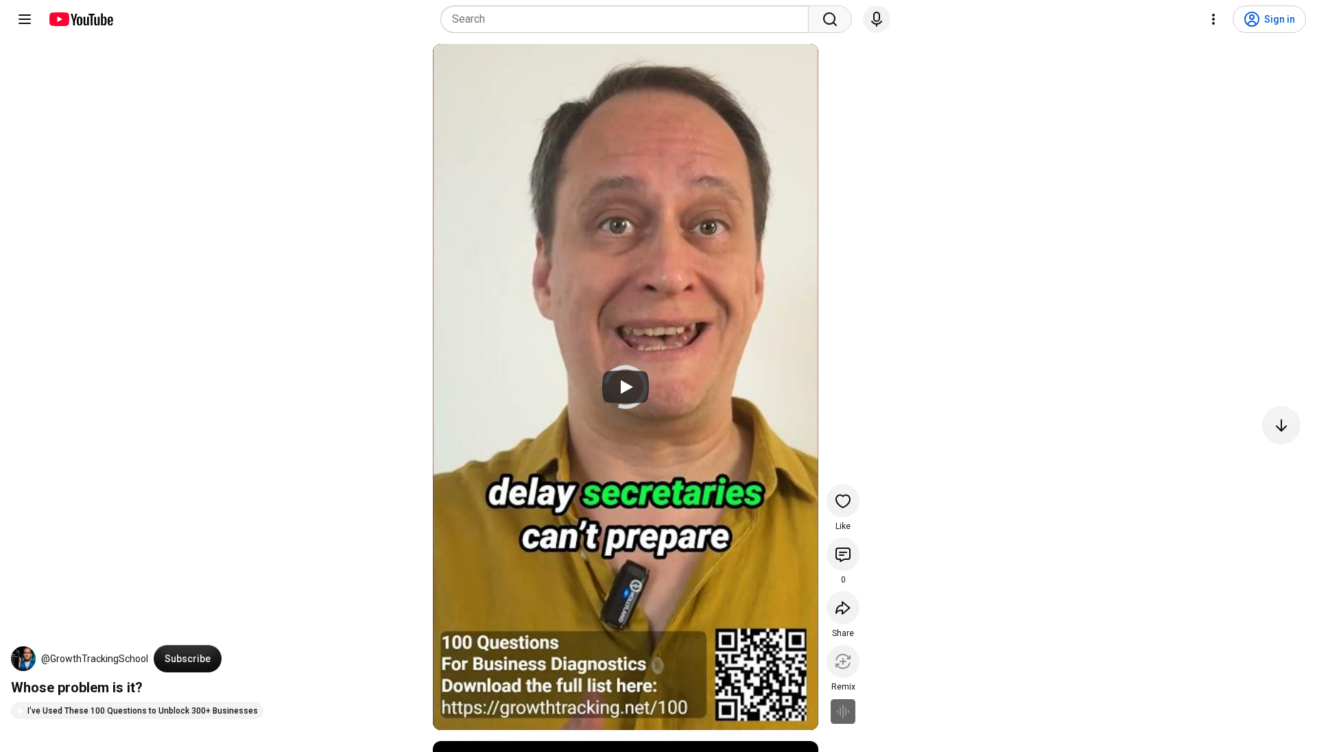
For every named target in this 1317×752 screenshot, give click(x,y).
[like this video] (843, 500)
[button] (23, 658)
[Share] (843, 607)
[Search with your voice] (876, 19)
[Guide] (24, 19)
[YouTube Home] (80, 19)
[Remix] (843, 661)
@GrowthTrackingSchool (94, 658)
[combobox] (628, 19)
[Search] (830, 19)
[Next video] (1281, 425)
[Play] (625, 387)
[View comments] (843, 554)
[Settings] (1213, 19)
